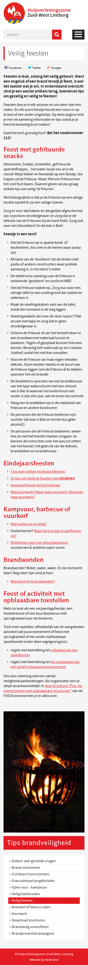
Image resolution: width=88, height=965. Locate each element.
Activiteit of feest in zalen (31, 907)
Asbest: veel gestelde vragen (34, 861)
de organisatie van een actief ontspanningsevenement (45, 664)
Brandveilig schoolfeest (30, 927)
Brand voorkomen (26, 867)
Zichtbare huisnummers (31, 874)
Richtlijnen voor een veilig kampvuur (39, 542)
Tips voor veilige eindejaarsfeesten (38, 471)
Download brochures (28, 920)
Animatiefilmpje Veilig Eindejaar (36, 485)
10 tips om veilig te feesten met (43, 478)
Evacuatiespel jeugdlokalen (33, 880)
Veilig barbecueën (26, 894)
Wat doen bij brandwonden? (33, 581)
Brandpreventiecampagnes (33, 933)
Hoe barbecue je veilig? (28, 524)
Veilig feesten (22, 900)
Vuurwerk (19, 913)
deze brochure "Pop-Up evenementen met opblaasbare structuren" (43, 688)
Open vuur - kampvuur (29, 887)
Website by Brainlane (44, 959)
